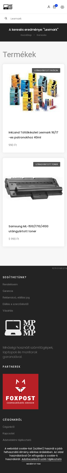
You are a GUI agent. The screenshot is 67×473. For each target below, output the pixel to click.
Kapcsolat (8, 433)
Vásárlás (8, 310)
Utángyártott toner (47, 164)
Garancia (8, 291)
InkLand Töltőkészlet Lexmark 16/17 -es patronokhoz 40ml (33, 134)
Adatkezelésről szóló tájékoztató (42, 459)
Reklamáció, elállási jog (16, 297)
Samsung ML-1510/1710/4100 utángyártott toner (28, 228)
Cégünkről (8, 426)
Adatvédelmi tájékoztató (17, 440)
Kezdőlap (26, 35)
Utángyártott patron (46, 70)
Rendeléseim (10, 284)
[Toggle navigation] (62, 7)
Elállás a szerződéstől (15, 304)
